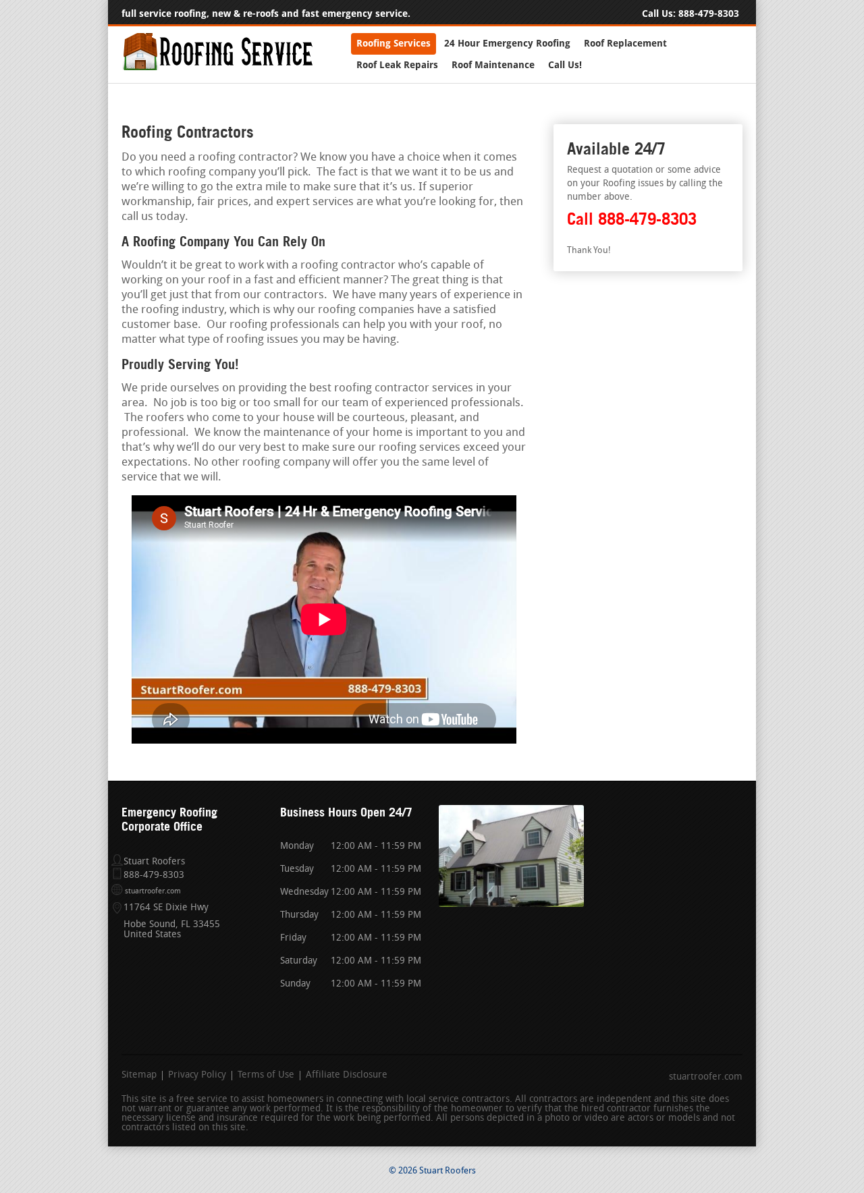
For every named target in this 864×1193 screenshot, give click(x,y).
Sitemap (139, 1075)
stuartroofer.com (153, 891)
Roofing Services (393, 43)
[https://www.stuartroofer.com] (217, 68)
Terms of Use (266, 1075)
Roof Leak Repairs (397, 65)
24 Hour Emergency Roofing (507, 43)
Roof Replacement (625, 43)
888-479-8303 (708, 14)
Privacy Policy (197, 1075)
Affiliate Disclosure (346, 1075)
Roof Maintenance (493, 65)
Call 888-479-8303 (632, 219)
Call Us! (565, 65)
